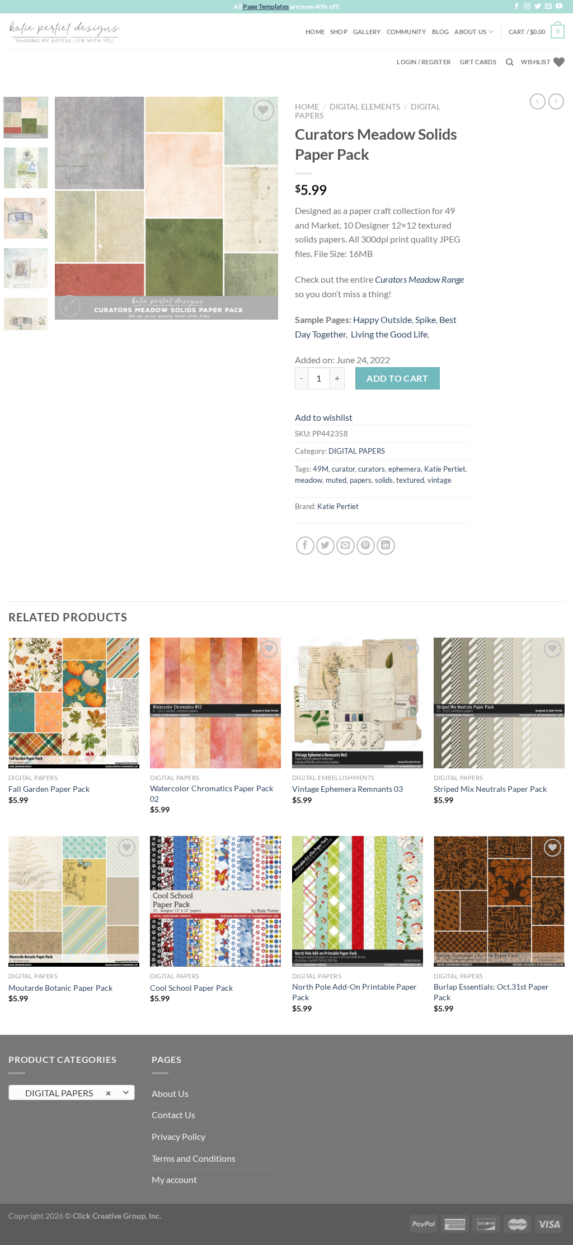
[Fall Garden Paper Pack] (73, 703)
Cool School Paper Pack (191, 987)
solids (384, 480)
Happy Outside (382, 319)
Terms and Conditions (194, 1158)
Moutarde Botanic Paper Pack (60, 987)
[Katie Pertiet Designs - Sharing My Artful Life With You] (64, 31)
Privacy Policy (178, 1136)
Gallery (367, 31)
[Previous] (74, 208)
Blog (440, 31)
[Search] (509, 62)
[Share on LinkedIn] (386, 545)
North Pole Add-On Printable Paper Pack (354, 992)
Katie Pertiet (445, 468)
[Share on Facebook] (305, 545)
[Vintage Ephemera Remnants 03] (357, 703)
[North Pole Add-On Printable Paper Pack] (357, 901)
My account (174, 1179)
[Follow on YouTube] (559, 7)
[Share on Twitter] (325, 545)
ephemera (404, 468)
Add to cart (397, 378)
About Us (470, 31)
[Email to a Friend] (345, 545)
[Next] (260, 208)
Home (315, 31)
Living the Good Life (389, 334)
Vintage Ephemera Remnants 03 (347, 788)
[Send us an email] (548, 7)
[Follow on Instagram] (527, 7)
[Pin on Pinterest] (365, 545)
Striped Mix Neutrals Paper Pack (490, 788)
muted (336, 480)
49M (320, 468)
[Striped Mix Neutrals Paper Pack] (499, 703)
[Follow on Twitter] (537, 7)
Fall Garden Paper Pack (49, 788)
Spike (425, 319)
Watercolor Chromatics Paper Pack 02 (211, 793)
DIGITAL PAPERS (356, 450)
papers (361, 480)
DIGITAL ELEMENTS (365, 106)
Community (406, 31)
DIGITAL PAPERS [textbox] (65, 1093)
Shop (338, 31)
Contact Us (173, 1114)
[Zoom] (70, 306)
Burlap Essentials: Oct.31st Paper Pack (491, 992)
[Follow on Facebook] (516, 7)
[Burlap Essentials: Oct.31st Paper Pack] (499, 901)
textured (410, 480)
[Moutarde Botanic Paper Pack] (73, 901)
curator (343, 468)
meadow (308, 480)
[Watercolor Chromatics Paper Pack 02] (215, 703)
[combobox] (71, 1092)
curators (371, 468)
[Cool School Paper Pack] (215, 901)
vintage (440, 480)
